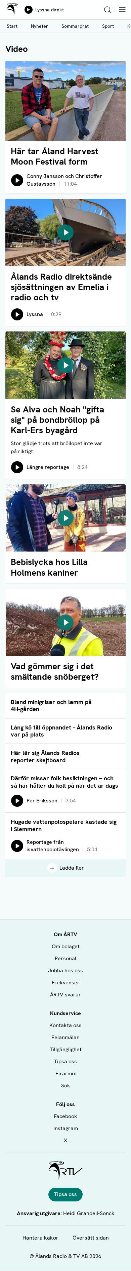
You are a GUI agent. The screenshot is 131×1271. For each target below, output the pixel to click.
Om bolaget (66, 946)
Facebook (65, 1116)
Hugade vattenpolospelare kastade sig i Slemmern (64, 825)
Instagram (65, 1128)
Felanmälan (65, 1037)
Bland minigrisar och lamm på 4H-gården (51, 705)
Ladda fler (71, 867)
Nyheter (39, 26)
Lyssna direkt (49, 10)
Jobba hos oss (65, 970)
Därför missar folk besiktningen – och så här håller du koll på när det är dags (64, 781)
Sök (65, 1085)
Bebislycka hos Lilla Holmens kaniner (49, 567)
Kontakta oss (65, 1025)
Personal (65, 958)
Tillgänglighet (66, 1049)
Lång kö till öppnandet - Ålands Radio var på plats (61, 731)
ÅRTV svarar (65, 994)
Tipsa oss (65, 1061)
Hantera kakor (40, 1237)
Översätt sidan (91, 1237)
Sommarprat (75, 26)
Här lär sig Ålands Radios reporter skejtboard (45, 756)
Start (12, 26)
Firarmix (65, 1073)
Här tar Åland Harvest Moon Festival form (54, 156)
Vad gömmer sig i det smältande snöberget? (54, 671)
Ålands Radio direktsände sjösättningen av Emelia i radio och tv (61, 287)
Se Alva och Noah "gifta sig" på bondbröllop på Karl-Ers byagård (57, 420)
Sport (108, 26)
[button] (65, 232)
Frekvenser (66, 982)
